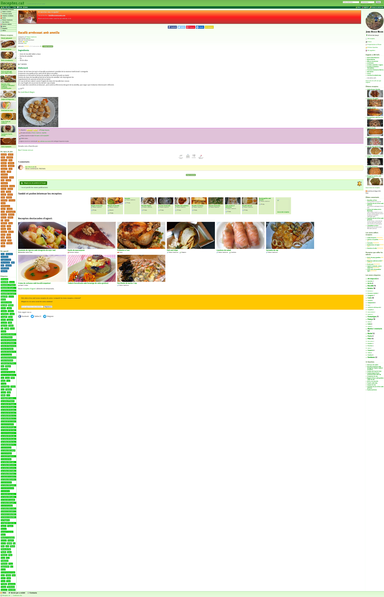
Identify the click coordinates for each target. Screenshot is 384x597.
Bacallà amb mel (247, 205)
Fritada (8, 192)
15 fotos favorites (372, 47)
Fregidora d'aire (5, 260)
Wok (13, 262)
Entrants (4, 369)
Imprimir (188, 157)
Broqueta (4, 160)
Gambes (3, 392)
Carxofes (3, 323)
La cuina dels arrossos (9, 468)
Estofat (10, 189)
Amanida (3, 154)
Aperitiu (10, 154)
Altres (4, 30)
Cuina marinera (7, 360)
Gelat (2, 197)
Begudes (4, 28)
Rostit (3, 234)
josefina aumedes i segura (375, 65)
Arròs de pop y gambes (374, 257)
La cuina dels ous (5, 491)
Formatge (3, 384)
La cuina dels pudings (6, 505)
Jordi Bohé (370, 63)
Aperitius (11, 296)
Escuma (3, 189)
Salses (4, 26)
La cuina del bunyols (6, 447)
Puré (9, 229)
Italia (3, 395)
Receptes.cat (12, 3)
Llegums (10, 526)
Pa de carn (370, 264)
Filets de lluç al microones (229, 206)
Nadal (9, 543)
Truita (3, 246)
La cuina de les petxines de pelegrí (14, 436)
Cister (11, 326)
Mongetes (10, 540)
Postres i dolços (7, 24)
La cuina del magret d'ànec (9, 456)
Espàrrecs (370, 314)
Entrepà (12, 186)
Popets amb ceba (372, 383)
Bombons (9, 157)
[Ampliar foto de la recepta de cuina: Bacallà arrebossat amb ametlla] (38, 127)
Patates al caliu (372, 248)
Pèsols (3, 558)
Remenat (3, 232)
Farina (3, 381)
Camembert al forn (372, 225)
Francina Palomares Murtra (375, 70)
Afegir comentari (190, 175)
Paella (7, 220)
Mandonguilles (10, 212)
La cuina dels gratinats (9, 485)
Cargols (4, 317)
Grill (2, 265)
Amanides (12, 282)
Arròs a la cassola (372, 381)
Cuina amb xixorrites (8, 334)
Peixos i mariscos (7, 20)
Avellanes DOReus (6, 302)
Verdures (10, 587)
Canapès (3, 166)
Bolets (10, 305)
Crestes (8, 180)
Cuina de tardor (7, 349)
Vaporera (8, 265)
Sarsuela (127, 198)
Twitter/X (38, 316)
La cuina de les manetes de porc (12, 430)
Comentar (194, 157)
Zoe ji (369, 73)
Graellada (4, 200)
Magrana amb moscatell (374, 261)
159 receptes (371, 38)
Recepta (3, 569)
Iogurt (3, 209)
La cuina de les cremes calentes (13, 418)
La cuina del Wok (6, 459)
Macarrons (3, 529)
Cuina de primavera (8, 340)
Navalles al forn (372, 200)
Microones (9, 254)
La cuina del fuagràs (6, 453)
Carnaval (370, 300)
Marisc (3, 535)
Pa (2, 220)
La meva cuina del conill (10, 517)
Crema (11, 177)
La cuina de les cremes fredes (11, 421)
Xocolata (12, 590)
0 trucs (369, 41)
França (13, 387)
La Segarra (5, 520)
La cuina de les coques (9, 416)
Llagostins (3, 526)
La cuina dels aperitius (9, 462)
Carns (4, 18)
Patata (9, 552)
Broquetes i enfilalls (373, 293)
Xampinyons (4, 590)
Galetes (10, 194)
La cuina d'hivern (7, 401)
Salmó (2, 575)
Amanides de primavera (10, 288)
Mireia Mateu (371, 59)
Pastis (3, 552)
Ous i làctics (5, 22)
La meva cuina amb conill (9, 511)
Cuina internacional (8, 358)
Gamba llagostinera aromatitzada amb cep (374, 373)
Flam (2, 192)
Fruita (2, 389)
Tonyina (3, 581)
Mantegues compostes (7, 532)
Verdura (3, 587)
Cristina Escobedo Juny (374, 75)
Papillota (4, 223)
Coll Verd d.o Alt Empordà (374, 307)
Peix (10, 555)
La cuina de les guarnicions (11, 427)
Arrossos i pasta (7, 13)
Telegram (50, 316)
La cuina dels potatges (9, 503)
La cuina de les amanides (10, 413)
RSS (4, 593)
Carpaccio (4, 169)
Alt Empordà (4, 279)
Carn (10, 317)
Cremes (3, 331)
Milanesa (11, 214)
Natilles (10, 217)
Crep (2, 180)
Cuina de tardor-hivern (9, 352)
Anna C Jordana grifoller (25, 150)
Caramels (11, 166)
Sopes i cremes (6, 11)
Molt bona (3, 540)
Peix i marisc (371, 341)
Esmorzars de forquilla (8, 372)
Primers (10, 564)
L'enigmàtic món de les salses (12, 398)
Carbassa (4, 314)
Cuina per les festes (8, 363)
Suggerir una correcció (200, 158)
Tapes (3, 243)
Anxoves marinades (214, 205)
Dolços (8, 366)
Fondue (3, 194)
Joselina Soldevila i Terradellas (373, 67)
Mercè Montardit (30, 167)
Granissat (12, 200)
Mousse (3, 217)
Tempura (9, 243)
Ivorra (8, 395)
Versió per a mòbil (17, 593)
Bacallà (4, 305)
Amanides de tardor (8, 294)
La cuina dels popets (8, 500)
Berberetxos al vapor (373, 245)
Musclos (3, 543)
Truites (3, 584)
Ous (2, 546)
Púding (3, 229)
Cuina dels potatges (6, 355)
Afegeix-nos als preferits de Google (35, 183)
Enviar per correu (181, 158)
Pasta (10, 223)
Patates (4, 555)
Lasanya (9, 209)
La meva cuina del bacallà (10, 514)
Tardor (8, 578)
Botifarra (3, 308)
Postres (4, 564)
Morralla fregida (146, 205)
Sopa (2, 237)
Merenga (3, 214)
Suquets (3, 578)
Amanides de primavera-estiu (8, 291)
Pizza (8, 226)
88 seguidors (371, 50)
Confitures (4, 174)
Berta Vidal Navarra (373, 57)
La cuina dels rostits (8, 508)
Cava (369, 305)
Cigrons (4, 326)
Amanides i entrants (8, 9)
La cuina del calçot (8, 450)
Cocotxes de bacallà (164, 205)
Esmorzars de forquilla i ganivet (9, 375)
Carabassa (10, 311)
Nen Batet (370, 71)
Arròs (3, 299)
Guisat (3, 203)
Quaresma (5, 567)
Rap (12, 566)
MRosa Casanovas (372, 61)
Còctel (3, 172)
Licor (2, 212)
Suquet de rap (371, 385)
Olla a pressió (5, 262)
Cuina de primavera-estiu (10, 343)
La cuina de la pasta (8, 410)
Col (2, 328)
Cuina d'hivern (6, 337)
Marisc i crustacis (7, 538)
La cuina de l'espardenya (10, 404)
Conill (7, 328)
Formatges (5, 387)
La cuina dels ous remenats (9, 494)
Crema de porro (371, 237)
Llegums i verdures (7, 16)
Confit (9, 172)
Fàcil (12, 378)
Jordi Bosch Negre (27, 92)
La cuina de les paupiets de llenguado (10, 433)
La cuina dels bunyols (9, 474)
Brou (10, 160)
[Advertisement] (191, 335)
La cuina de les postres (9, 439)
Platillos (370, 343)
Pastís (3, 226)
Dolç (2, 366)
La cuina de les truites (9, 445)
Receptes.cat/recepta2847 (42, 135)
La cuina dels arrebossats (10, 465)
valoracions (36, 46)
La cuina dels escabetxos (8, 476)
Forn (2, 254)
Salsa (8, 234)
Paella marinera (372, 390)
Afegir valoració (48, 46)
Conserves (4, 177)
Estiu (2, 378)
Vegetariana (11, 584)
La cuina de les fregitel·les (7, 424)
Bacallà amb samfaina (181, 205)
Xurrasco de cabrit (372, 365)
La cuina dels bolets (8, 471)
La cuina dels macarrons (7, 488)
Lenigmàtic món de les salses (11, 523)
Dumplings (4, 186)
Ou (14, 543)
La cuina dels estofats (9, 479)
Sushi (9, 240)
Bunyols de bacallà (96, 205)
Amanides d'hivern (8, 285)
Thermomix (4, 257)
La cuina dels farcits (6, 482)
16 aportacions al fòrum (374, 44)
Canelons (11, 163)
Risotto (11, 232)
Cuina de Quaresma (8, 346)
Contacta (33, 593)
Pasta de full (5, 549)
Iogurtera (4, 271)
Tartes (369, 352)
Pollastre (4, 561)
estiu (26, 41)
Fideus (8, 381)
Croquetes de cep (372, 376)
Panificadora (4, 268)
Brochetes (370, 291)
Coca (10, 169)
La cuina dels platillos (9, 497)
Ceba (10, 323)
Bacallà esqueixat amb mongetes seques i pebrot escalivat (375, 368)
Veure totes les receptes (373, 187)
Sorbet (8, 237)
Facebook (25, 316)
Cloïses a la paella (372, 239)
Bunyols (3, 163)
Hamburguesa (5, 206)
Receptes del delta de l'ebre (8, 572)
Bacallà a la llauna (197, 205)
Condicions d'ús (17, 595)
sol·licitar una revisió (45, 141)
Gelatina (9, 197)
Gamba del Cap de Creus (374, 371)
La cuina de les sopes (9, 442)
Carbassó (12, 314)
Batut (3, 157)
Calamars (9, 308)
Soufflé (3, 240)
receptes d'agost (29, 289)
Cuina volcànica (371, 312)
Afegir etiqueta (45, 130)
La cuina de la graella (9, 407)
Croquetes (4, 183)
